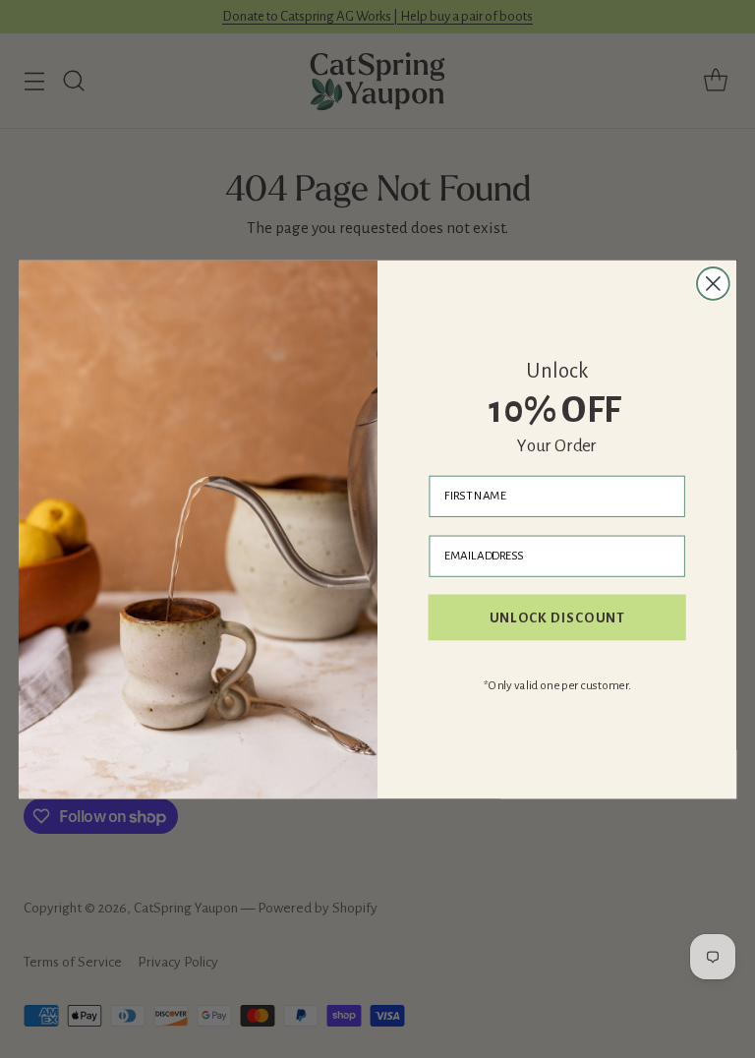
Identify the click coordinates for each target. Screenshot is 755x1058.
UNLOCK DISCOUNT (557, 616)
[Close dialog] (713, 283)
